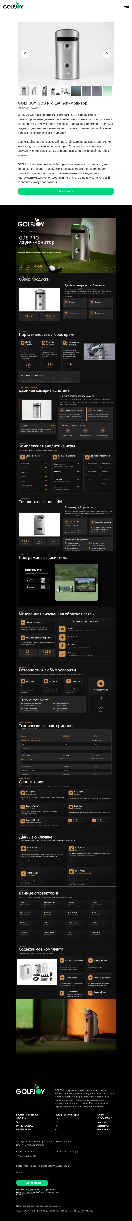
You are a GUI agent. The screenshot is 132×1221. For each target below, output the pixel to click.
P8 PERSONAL (24, 1129)
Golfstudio (103, 1129)
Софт (100, 1114)
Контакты (103, 1125)
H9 (56, 1118)
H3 (56, 1129)
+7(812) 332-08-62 (26, 1151)
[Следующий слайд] (107, 54)
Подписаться (32, 1182)
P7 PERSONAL (24, 1125)
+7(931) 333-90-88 (26, 1155)
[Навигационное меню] (126, 6)
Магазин (102, 1122)
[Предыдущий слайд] (25, 54)
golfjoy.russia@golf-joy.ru (68, 1151)
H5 (56, 1125)
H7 (56, 1122)
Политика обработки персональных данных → (40, 1206)
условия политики (25, 1192)
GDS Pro (21, 1118)
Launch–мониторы (27, 1114)
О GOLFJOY (104, 1118)
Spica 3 (20, 1122)
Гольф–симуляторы (67, 1114)
